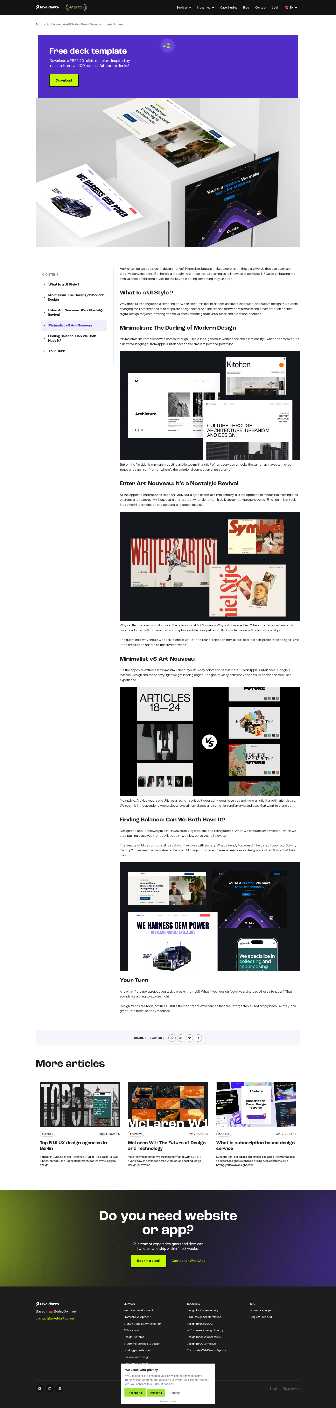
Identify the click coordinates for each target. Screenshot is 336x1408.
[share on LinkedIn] (180, 1038)
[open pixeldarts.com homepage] (61, 7)
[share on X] (189, 1038)
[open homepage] (56, 1304)
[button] (184, 7)
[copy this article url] (172, 1038)
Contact (260, 7)
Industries (193, 1303)
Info (253, 1303)
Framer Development (137, 1317)
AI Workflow (131, 1330)
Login (275, 7)
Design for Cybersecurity (203, 1310)
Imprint (274, 1388)
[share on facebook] (198, 1038)
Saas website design (136, 1357)
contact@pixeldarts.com (55, 1318)
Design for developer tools (204, 1337)
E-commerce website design (142, 1343)
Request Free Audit (262, 1317)
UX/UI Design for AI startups (204, 1317)
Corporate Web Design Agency (206, 1350)
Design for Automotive (201, 1343)
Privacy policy (291, 1388)
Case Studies (228, 7)
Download (64, 80)
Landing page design (137, 1350)
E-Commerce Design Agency (205, 1330)
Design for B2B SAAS (200, 1323)
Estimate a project (261, 1310)
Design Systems (134, 1337)
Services (129, 1303)
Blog (246, 7)
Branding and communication (143, 1323)
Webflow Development (138, 1310)
